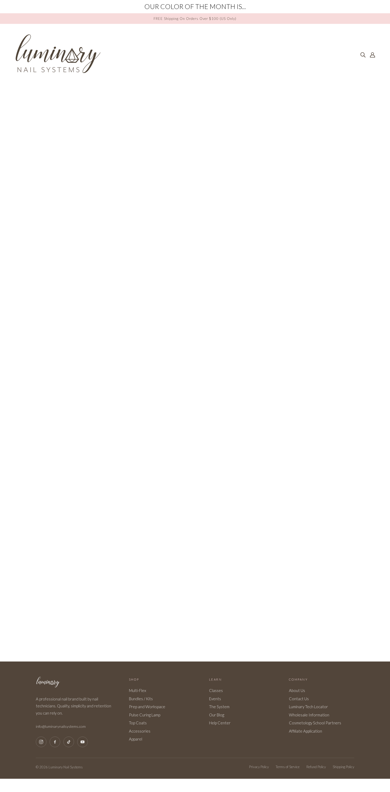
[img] (363, 54)
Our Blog (216, 714)
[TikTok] (68, 742)
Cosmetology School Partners (315, 722)
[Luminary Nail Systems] (58, 72)
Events (215, 698)
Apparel (135, 739)
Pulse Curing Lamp (144, 714)
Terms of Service (288, 767)
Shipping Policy (343, 767)
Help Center (220, 722)
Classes (216, 690)
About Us (297, 690)
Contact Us (299, 698)
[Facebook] (55, 742)
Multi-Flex (137, 690)
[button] (383, 5)
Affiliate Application (305, 731)
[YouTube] (82, 742)
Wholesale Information (309, 714)
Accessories (139, 731)
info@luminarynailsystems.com (61, 726)
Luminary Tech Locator (308, 706)
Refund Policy (316, 767)
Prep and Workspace (147, 706)
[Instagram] (41, 742)
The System (219, 706)
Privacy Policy (259, 767)
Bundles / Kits (141, 698)
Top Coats (138, 722)
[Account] (372, 54)
